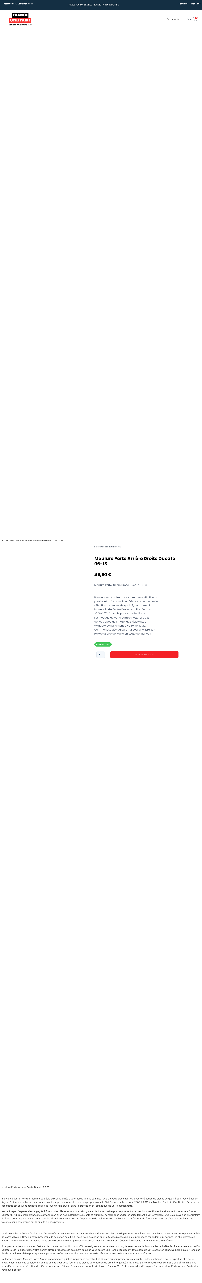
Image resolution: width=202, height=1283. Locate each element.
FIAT (12, 540)
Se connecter (173, 19)
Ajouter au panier (144, 655)
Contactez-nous (25, 4)
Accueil (4, 540)
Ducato (19, 540)
